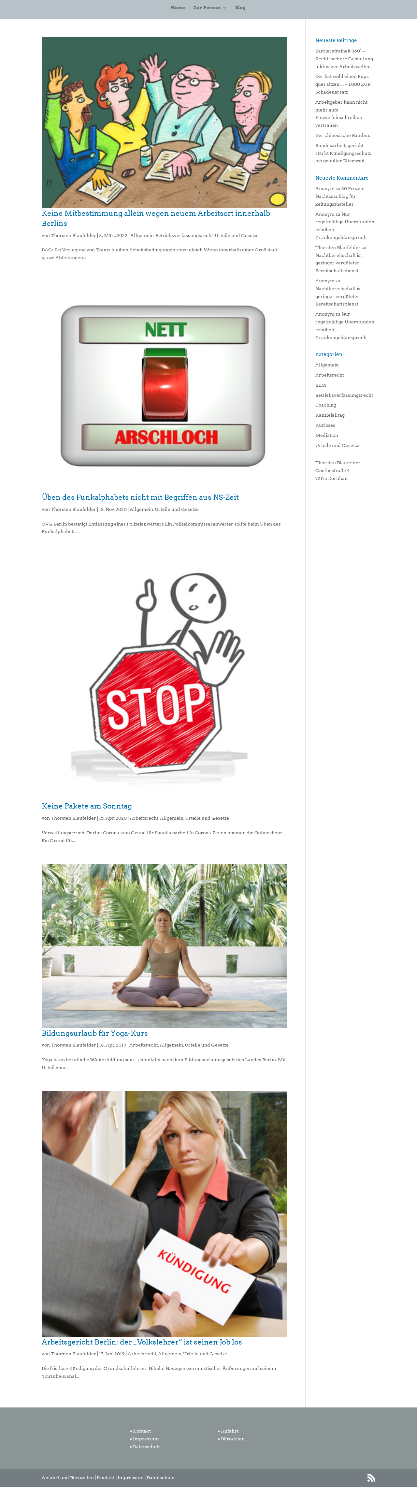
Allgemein (142, 235)
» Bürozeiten (231, 1438)
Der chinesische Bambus (342, 135)
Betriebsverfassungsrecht (184, 235)
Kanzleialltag (330, 415)
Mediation (326, 435)
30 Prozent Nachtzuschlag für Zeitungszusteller (340, 196)
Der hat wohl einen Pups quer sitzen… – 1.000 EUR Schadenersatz (343, 84)
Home (178, 7)
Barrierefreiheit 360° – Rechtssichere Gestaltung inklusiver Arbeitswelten (344, 58)
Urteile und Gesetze (237, 235)
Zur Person (207, 7)
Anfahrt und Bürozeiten (68, 1477)
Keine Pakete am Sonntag (87, 806)
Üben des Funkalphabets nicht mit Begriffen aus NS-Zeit (140, 497)
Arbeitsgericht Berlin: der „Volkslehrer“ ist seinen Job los (142, 1342)
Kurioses (325, 425)
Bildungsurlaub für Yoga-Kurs (95, 1033)
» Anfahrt (228, 1431)
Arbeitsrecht (144, 818)
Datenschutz (160, 1477)
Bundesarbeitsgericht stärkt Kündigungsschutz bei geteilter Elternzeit (343, 153)
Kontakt (106, 1477)
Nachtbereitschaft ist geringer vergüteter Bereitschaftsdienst (338, 263)
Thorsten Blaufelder (73, 235)
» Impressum (144, 1438)
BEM (320, 385)
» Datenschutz (145, 1446)
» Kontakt (140, 1431)
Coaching (325, 405)
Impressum (131, 1477)
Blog (240, 7)
